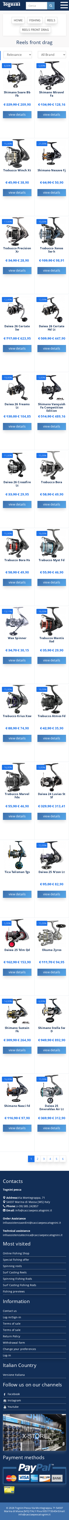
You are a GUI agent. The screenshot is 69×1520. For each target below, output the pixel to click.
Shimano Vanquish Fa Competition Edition (51, 407)
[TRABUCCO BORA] (51, 465)
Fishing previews (14, 1291)
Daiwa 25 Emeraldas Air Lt (51, 1107)
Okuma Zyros (52, 950)
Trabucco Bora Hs (17, 560)
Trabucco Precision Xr (17, 250)
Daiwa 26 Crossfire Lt (17, 483)
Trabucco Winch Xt (17, 170)
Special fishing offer (16, 1259)
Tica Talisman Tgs (17, 872)
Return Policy (11, 1336)
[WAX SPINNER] (17, 621)
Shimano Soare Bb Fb (17, 94)
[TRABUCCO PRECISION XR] (17, 231)
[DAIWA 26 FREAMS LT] (17, 387)
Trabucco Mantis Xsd (51, 639)
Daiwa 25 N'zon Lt (52, 872)
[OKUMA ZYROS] (51, 933)
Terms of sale (12, 1323)
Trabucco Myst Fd (51, 560)
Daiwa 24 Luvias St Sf (51, 795)
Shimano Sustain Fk (17, 1029)
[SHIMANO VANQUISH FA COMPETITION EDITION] (51, 387)
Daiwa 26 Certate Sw (17, 327)
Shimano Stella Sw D (51, 1029)
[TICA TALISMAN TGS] (17, 855)
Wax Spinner (17, 638)
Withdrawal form (14, 1342)
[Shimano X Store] (34, 1432)
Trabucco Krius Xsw (17, 716)
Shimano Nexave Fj (52, 170)
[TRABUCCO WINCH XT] (17, 153)
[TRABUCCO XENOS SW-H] (51, 231)
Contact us (10, 1311)
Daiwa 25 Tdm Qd (17, 950)
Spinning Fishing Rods (17, 1279)
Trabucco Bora (51, 482)
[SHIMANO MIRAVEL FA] (51, 75)
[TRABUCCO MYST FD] (51, 543)
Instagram (14, 1400)
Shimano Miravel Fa (51, 94)
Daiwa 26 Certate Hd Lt (51, 327)
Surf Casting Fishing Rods (19, 1285)
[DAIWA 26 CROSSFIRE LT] (17, 465)
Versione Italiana (14, 1375)
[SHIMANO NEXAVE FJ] (51, 153)
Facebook (13, 1394)
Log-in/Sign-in (12, 1317)
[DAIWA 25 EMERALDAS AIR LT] (51, 1089)
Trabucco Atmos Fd (52, 716)
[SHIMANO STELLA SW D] (51, 1011)
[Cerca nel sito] (51, 5)
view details (17, 114)
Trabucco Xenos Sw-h (51, 250)
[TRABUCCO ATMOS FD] (51, 699)
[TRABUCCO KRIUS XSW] (17, 699)
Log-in (7, 1355)
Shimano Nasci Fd (17, 1106)
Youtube (13, 1407)
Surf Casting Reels (15, 1272)
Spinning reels (12, 1266)
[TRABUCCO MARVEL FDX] (17, 777)
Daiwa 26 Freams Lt (17, 405)
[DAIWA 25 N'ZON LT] (51, 855)
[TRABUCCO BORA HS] (17, 543)
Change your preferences (19, 1349)
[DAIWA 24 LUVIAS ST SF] (51, 777)
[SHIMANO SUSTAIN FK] (17, 1011)
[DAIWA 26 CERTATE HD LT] (51, 309)
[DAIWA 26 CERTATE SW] (17, 309)
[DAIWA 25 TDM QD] (17, 933)
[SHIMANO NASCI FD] (17, 1089)
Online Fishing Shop (16, 1253)
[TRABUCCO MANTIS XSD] (51, 621)
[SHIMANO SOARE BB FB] (17, 75)
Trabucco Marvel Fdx (17, 795)
